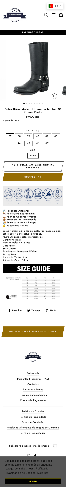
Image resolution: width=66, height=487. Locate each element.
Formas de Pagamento (33, 400)
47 (47, 143)
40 (37, 136)
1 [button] (24, 103)
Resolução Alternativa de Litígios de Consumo (33, 427)
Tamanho (33, 131)
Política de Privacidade (33, 417)
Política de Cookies (33, 411)
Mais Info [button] (42, 473)
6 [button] (37, 103)
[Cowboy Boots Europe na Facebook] (35, 456)
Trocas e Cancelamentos (33, 395)
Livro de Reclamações (33, 433)
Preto (33, 155)
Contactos (32, 384)
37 (10, 136)
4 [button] (32, 103)
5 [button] (35, 103)
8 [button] (42, 103)
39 (28, 136)
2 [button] (27, 103)
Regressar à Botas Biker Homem (35, 331)
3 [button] (29, 103)
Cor (33, 150)
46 (37, 143)
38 (19, 136)
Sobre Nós (33, 373)
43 (56, 136)
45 (28, 143)
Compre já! (32, 177)
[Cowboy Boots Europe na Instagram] (28, 456)
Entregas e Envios (33, 389)
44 (19, 143)
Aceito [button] (33, 481)
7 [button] (40, 103)
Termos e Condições (33, 422)
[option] (33, 32)
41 (46, 136)
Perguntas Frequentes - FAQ (33, 379)
